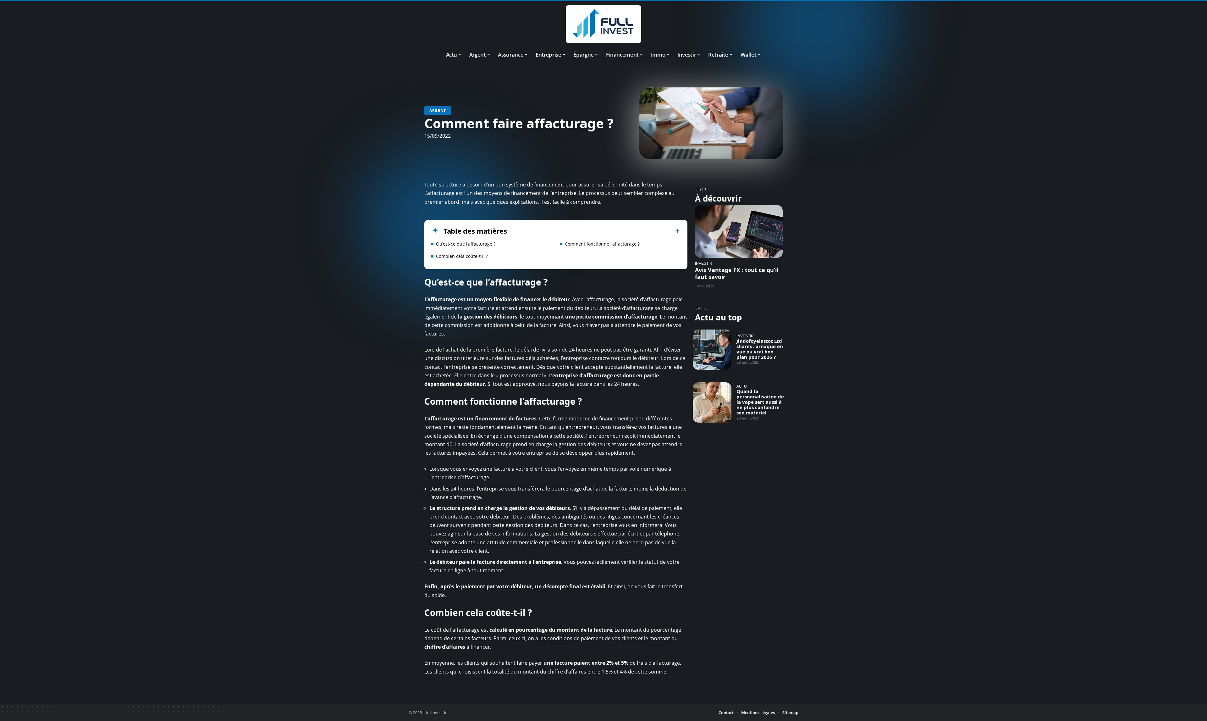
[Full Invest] (603, 24)
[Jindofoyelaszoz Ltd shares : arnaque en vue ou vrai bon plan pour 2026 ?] (712, 350)
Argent (437, 110)
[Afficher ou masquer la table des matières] (593, 231)
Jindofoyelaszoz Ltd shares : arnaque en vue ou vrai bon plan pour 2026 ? (759, 349)
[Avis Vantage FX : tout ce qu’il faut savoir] (739, 231)
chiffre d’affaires (444, 646)
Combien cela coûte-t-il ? (462, 256)
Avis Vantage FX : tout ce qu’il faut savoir (736, 273)
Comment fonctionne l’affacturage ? (602, 244)
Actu (741, 386)
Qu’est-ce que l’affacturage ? (465, 244)
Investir (703, 263)
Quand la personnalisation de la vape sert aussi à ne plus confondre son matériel (760, 402)
